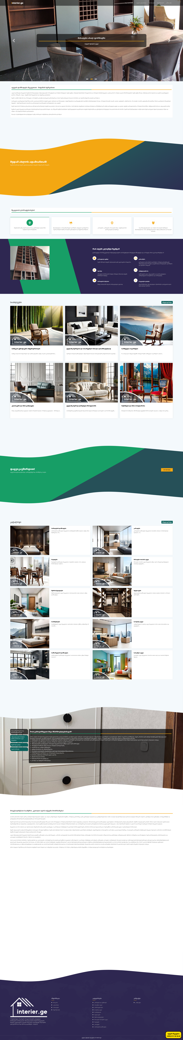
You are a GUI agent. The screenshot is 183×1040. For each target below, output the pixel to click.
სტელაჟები (97, 1014)
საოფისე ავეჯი (98, 1010)
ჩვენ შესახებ (160, 3)
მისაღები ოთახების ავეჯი (101, 1019)
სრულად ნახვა (167, 302)
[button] (13, 40)
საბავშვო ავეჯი (98, 1005)
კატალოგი (56, 1005)
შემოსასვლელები (99, 1017)
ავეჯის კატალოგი (141, 3)
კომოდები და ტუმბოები (100, 1002)
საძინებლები (97, 1012)
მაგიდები (96, 1022)
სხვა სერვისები (129, 3)
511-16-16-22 (166, 470)
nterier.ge (17, 2)
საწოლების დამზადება (100, 1027)
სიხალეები (56, 1007)
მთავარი (55, 1002)
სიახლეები (152, 3)
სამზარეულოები (98, 1007)
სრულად (35, 1024)
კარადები (96, 1024)
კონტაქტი (169, 3)
